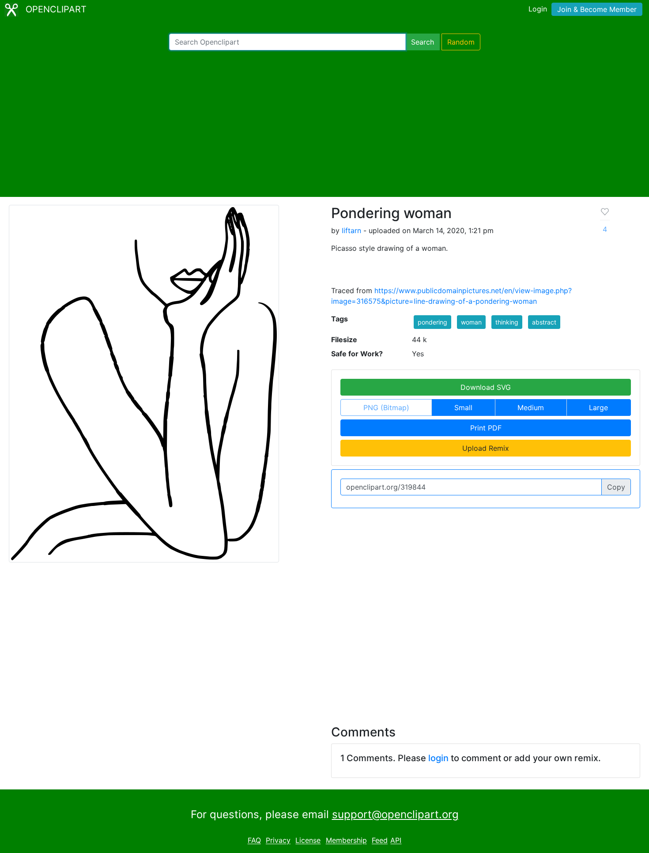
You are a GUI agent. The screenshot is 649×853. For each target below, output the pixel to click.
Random (461, 42)
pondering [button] (432, 322)
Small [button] (463, 407)
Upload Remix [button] (485, 448)
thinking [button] (506, 322)
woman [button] (471, 322)
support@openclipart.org (395, 814)
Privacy (278, 840)
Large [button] (598, 407)
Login (537, 8)
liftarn (351, 230)
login (438, 758)
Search (422, 42)
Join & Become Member (597, 9)
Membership (346, 840)
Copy (616, 487)
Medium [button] (530, 407)
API (395, 840)
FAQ (254, 840)
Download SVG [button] (485, 387)
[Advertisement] (324, 123)
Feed (380, 840)
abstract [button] (544, 322)
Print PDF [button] (486, 427)
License (308, 840)
